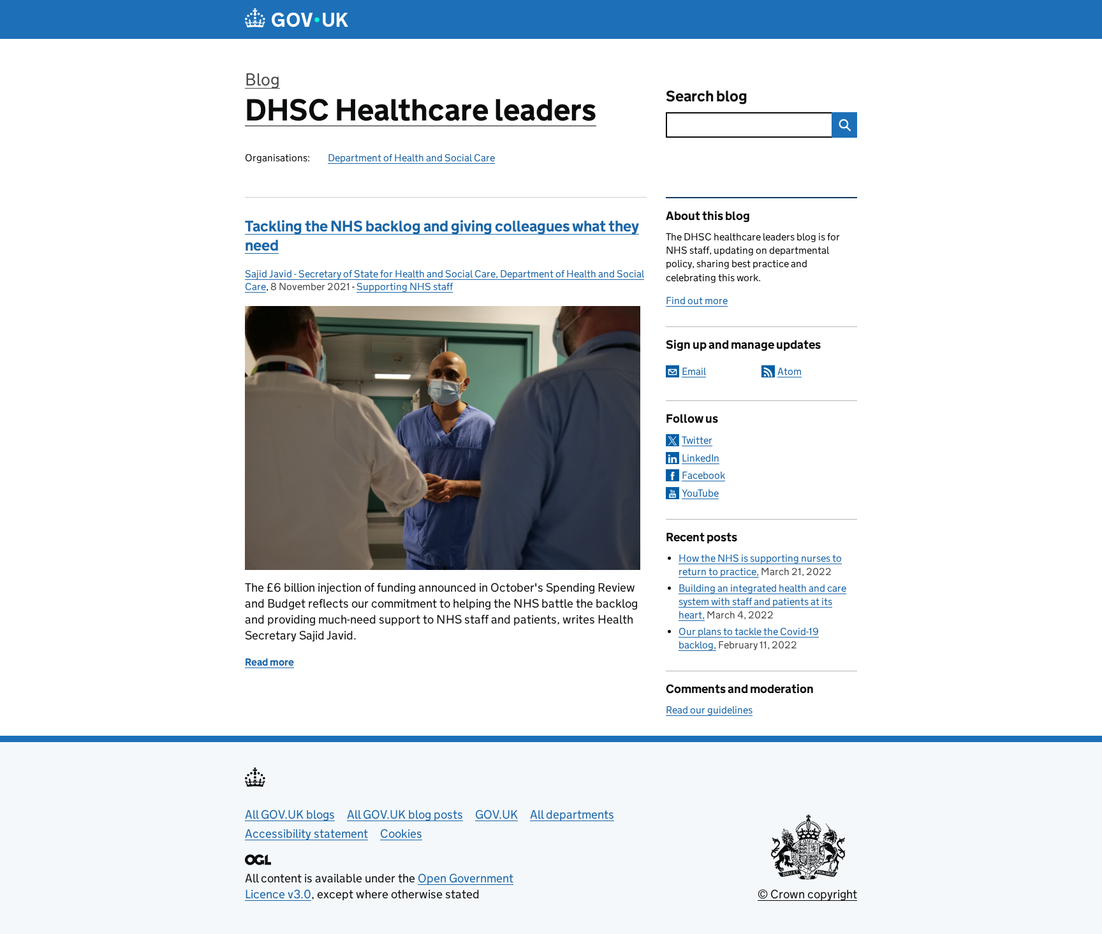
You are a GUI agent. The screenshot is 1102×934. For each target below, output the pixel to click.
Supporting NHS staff (404, 287)
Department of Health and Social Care (411, 158)
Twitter (697, 440)
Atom (789, 371)
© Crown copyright (807, 894)
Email (694, 371)
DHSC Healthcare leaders (420, 110)
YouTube (700, 493)
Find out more (697, 301)
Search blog (706, 96)
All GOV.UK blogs (290, 814)
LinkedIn (700, 458)
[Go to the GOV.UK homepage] (296, 19)
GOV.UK (496, 814)
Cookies (401, 833)
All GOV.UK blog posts (405, 814)
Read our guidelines (709, 710)
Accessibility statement (306, 833)
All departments (572, 814)
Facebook (703, 475)
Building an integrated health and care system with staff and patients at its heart (762, 601)
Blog (262, 79)
